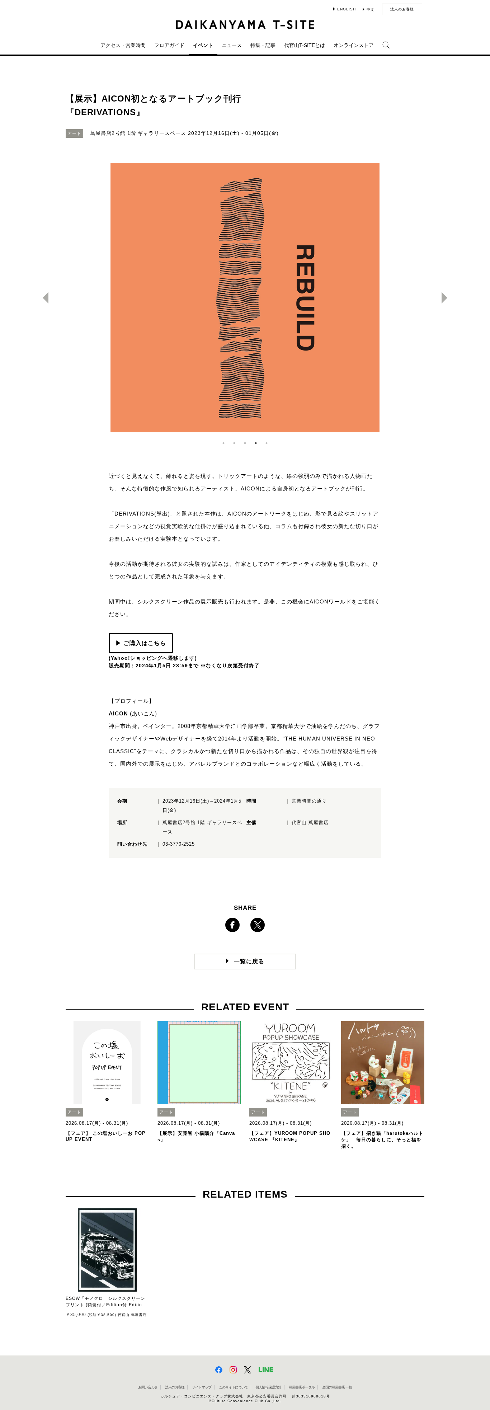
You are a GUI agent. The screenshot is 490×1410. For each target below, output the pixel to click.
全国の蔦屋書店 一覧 (337, 1387)
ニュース (232, 45)
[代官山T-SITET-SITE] (245, 24)
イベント (203, 45)
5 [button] (266, 443)
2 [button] (234, 443)
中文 (370, 9)
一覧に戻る (249, 961)
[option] (245, 297)
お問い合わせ (147, 1387)
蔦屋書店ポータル (302, 1387)
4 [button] (255, 443)
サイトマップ (201, 1387)
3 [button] (245, 443)
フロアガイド (169, 45)
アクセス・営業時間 (123, 45)
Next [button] (447, 298)
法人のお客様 (402, 9)
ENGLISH (346, 9)
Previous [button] (42, 298)
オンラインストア (354, 45)
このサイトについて (233, 1387)
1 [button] (223, 443)
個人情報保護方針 (268, 1387)
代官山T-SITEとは (304, 45)
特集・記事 (262, 45)
